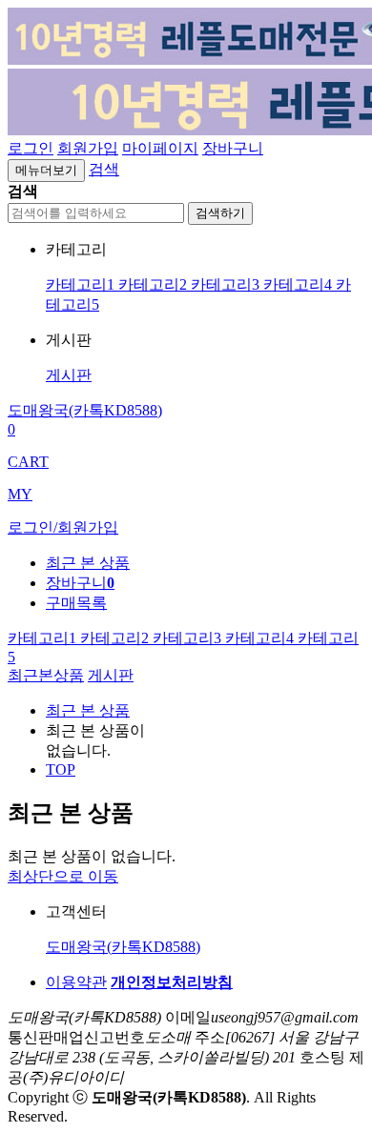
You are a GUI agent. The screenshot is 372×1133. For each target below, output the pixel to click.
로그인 (30, 148)
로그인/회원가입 (63, 527)
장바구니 (232, 148)
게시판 (69, 375)
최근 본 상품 (88, 710)
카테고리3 (227, 284)
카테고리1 (82, 284)
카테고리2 (154, 284)
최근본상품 (46, 675)
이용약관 (76, 982)
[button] (104, 169)
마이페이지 (160, 148)
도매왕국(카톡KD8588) (123, 947)
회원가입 (87, 148)
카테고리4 (299, 284)
